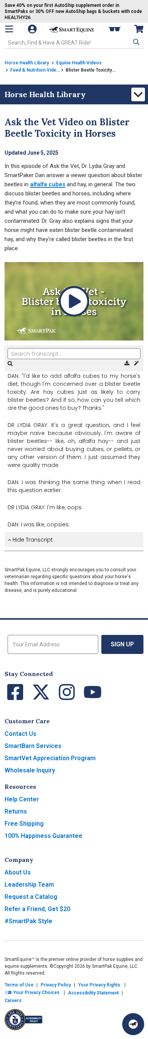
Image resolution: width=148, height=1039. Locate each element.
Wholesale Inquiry (30, 770)
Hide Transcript (32, 539)
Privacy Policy (56, 985)
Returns (16, 811)
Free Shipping (24, 823)
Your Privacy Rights (99, 985)
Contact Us (20, 733)
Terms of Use (19, 985)
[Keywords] (136, 363)
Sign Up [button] (122, 644)
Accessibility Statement (93, 993)
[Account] (33, 29)
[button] (135, 41)
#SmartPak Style (28, 921)
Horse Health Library (27, 63)
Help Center (22, 799)
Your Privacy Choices (36, 992)
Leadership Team (29, 884)
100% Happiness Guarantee (43, 835)
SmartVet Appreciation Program (50, 758)
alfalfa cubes (47, 184)
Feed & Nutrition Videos (36, 70)
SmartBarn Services (33, 746)
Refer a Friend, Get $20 (37, 909)
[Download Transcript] (127, 363)
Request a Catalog (31, 896)
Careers (13, 1000)
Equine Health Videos (79, 63)
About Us (18, 872)
